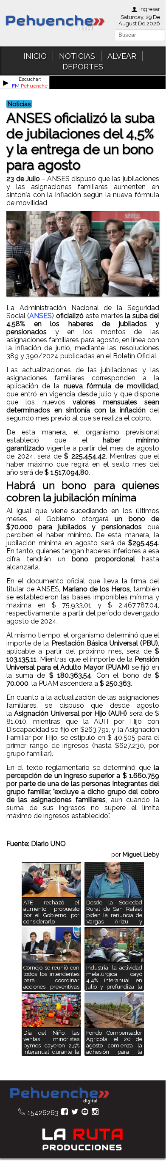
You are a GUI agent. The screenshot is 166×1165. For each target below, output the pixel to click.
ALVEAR (121, 56)
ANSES (40, 316)
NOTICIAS (77, 56)
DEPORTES (82, 66)
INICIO (35, 56)
